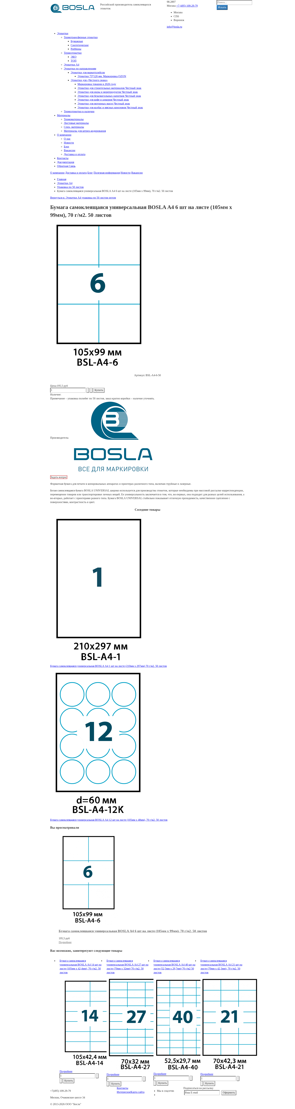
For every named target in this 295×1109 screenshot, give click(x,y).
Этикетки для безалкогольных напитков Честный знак (109, 95)
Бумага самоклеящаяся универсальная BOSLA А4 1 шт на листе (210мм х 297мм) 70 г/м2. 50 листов (108, 666)
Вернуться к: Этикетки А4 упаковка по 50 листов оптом (83, 197)
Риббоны (76, 48)
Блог (66, 146)
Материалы (63, 115)
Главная (61, 179)
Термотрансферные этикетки (81, 37)
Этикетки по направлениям (80, 68)
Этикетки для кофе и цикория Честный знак (103, 99)
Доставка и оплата (74, 154)
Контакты (62, 158)
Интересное (124, 1092)
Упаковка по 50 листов (70, 187)
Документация (65, 162)
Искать (222, 7)
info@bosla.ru (174, 26)
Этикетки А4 (71, 64)
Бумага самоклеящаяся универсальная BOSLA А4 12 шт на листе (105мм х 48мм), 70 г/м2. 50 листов (108, 819)
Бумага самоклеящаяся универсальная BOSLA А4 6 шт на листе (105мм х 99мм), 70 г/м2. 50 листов (133, 931)
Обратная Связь (66, 166)
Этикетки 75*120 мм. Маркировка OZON (102, 76)
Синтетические (80, 45)
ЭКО (73, 56)
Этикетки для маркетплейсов (88, 72)
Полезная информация (107, 172)
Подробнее (65, 942)
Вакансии (69, 150)
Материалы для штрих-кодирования (85, 130)
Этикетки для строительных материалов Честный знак (109, 88)
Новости (69, 142)
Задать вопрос (59, 477)
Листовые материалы (76, 123)
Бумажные (77, 41)
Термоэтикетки (73, 52)
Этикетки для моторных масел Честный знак (104, 103)
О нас (67, 138)
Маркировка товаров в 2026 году (97, 84)
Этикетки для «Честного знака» (89, 80)
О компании (64, 134)
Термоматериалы (74, 119)
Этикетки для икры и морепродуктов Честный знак (108, 91)
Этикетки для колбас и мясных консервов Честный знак (110, 107)
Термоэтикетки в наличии (79, 111)
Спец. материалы (74, 126)
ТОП (73, 60)
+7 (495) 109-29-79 (187, 5)
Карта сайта (137, 1092)
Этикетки (62, 33)
